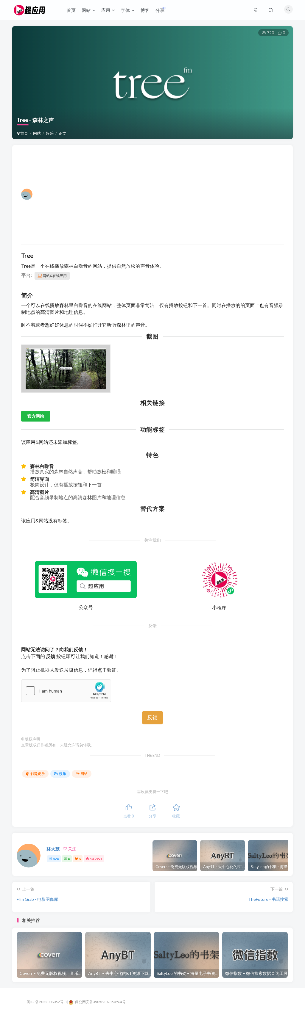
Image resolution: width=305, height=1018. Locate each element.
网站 (37, 133)
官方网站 (35, 416)
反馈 (152, 718)
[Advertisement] (156, 194)
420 (56, 858)
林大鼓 (53, 848)
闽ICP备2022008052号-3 (47, 1002)
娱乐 (50, 133)
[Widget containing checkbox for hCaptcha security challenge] (66, 690)
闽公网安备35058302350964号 (100, 1002)
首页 (23, 133)
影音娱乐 (37, 773)
